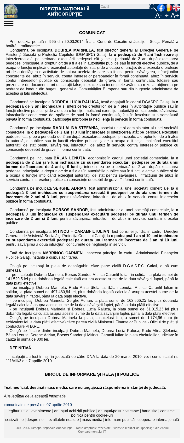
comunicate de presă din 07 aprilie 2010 (38, 405)
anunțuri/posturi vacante (118, 411)
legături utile (18, 411)
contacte (167, 411)
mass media (92, 420)
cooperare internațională (158, 420)
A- (158, 15)
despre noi (36, 420)
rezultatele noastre (63, 420)
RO (168, 8)
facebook (161, 8)
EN (176, 8)
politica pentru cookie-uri (92, 415)
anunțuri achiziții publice (74, 411)
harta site (149, 411)
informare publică (120, 420)
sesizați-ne (14, 420)
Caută (153, 8)
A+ (175, 15)
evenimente (41, 411)
